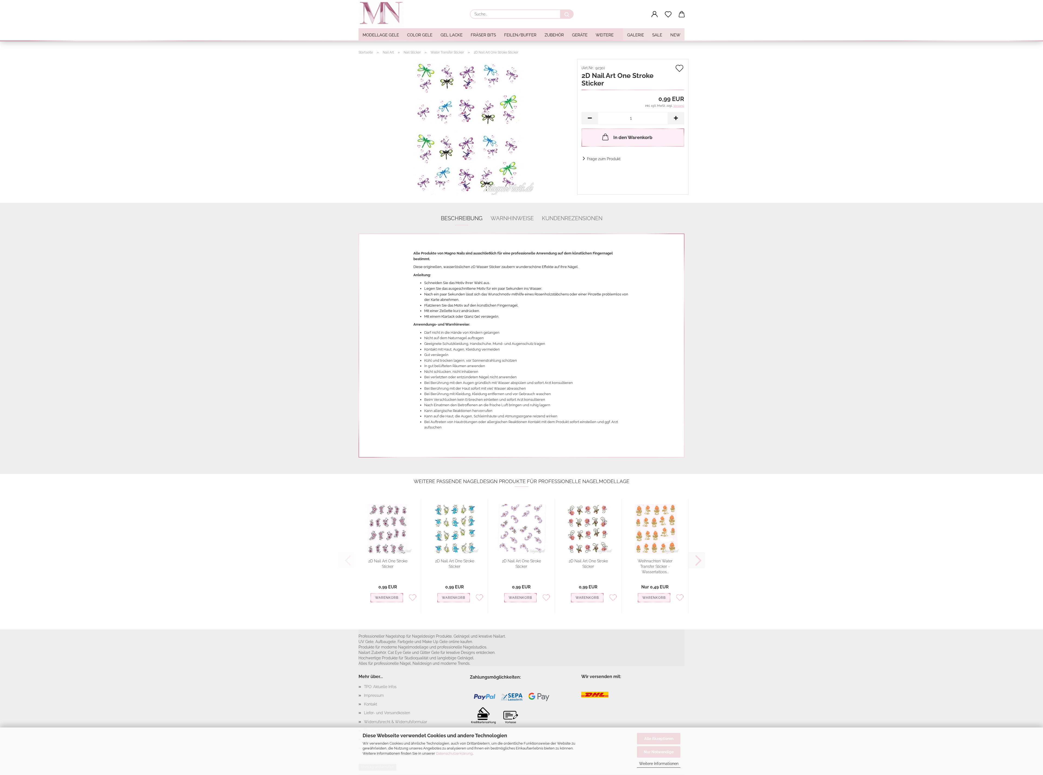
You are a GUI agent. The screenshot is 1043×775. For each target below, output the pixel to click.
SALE (657, 35)
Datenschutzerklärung (454, 753)
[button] (654, 14)
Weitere (605, 35)
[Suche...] (567, 14)
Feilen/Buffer (520, 35)
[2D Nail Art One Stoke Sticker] (466, 126)
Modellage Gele (381, 35)
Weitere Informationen (658, 763)
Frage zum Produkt (604, 159)
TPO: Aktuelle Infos (380, 687)
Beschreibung (461, 218)
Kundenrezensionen (572, 218)
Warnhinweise (512, 218)
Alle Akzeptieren (658, 738)
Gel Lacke (452, 35)
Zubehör (554, 35)
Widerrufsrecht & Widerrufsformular (395, 722)
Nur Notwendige (659, 752)
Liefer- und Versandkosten (387, 713)
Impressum (374, 695)
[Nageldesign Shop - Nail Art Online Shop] (383, 13)
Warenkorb (386, 598)
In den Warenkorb (632, 137)
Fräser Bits (483, 35)
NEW (675, 35)
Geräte (580, 35)
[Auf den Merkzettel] (412, 597)
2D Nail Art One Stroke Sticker (387, 564)
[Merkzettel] (668, 14)
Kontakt (370, 704)
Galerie (635, 35)
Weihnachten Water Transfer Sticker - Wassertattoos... (655, 566)
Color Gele (419, 35)
